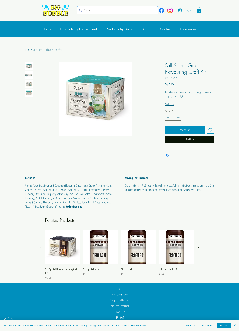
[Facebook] (161, 10)
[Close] (235, 325)
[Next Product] (198, 247)
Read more (169, 104)
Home (27, 50)
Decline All (206, 325)
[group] (119, 255)
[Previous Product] (40, 247)
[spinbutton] (173, 117)
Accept (224, 325)
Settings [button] (190, 325)
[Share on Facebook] (167, 155)
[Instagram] (170, 10)
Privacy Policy (138, 325)
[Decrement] (168, 117)
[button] (199, 10)
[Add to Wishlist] (210, 130)
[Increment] (179, 117)
